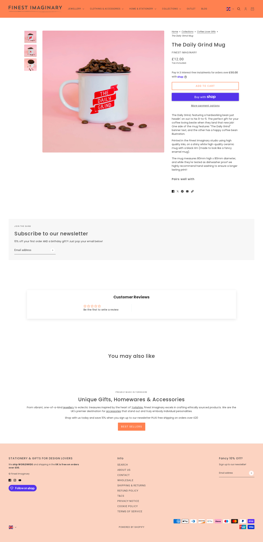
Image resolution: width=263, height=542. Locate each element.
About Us (123, 469)
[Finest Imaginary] (35, 9)
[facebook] (10, 480)
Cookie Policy (127, 506)
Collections (187, 32)
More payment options (205, 105)
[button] (192, 191)
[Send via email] (187, 191)
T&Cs (120, 495)
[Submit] (52, 250)
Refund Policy (127, 490)
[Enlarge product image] (103, 92)
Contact (123, 475)
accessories (113, 411)
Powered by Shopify (131, 527)
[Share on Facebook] (173, 191)
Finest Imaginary (184, 52)
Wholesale (125, 480)
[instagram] (15, 480)
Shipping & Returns (131, 485)
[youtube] (20, 480)
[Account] (246, 9)
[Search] (239, 9)
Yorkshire (137, 407)
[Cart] (252, 9)
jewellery (68, 407)
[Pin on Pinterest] (182, 191)
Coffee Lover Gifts (206, 32)
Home (175, 32)
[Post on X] (177, 191)
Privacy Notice (128, 501)
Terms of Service (129, 511)
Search (122, 464)
